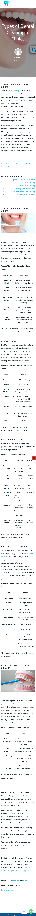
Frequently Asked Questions (25, 194)
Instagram (26, 880)
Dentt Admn (19, 57)
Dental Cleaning (13, 90)
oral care (9, 703)
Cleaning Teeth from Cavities (25, 188)
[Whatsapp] (31, 911)
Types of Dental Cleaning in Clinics (23, 179)
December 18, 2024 (18, 60)
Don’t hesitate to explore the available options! (16, 869)
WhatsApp (16, 880)
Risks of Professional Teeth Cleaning (22, 191)
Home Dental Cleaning (27, 185)
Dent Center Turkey (26, 915)
